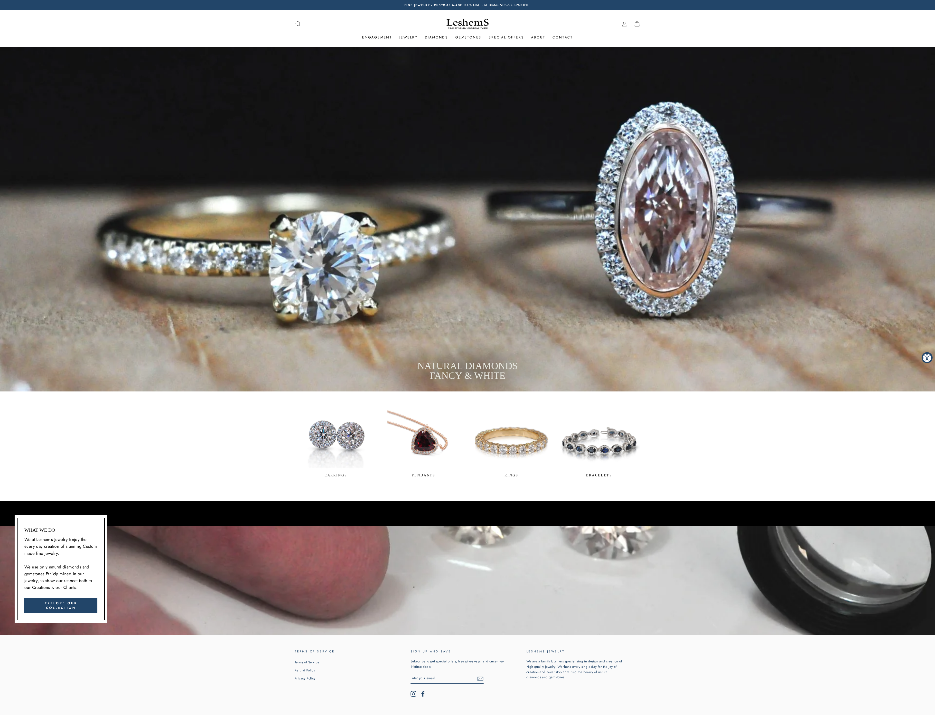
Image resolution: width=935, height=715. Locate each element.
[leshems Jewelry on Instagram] (413, 694)
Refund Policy (305, 670)
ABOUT (538, 37)
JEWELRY (408, 37)
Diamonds (436, 37)
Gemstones (468, 37)
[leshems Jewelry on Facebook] (423, 694)
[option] (467, 5)
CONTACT (562, 37)
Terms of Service (307, 662)
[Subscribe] (480, 678)
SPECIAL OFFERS (506, 37)
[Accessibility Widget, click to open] (927, 357)
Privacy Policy (305, 678)
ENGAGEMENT (377, 37)
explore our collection (61, 605)
